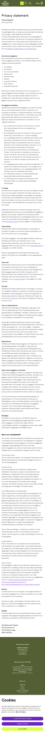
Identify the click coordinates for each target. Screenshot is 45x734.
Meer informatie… (21, 712)
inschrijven (14, 298)
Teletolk (30, 670)
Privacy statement (22, 692)
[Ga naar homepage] (5, 3)
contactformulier (12, 221)
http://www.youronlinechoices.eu (21, 580)
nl (22, 3)
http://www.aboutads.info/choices (13, 582)
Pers (22, 687)
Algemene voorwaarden (22, 690)
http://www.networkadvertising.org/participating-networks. (21, 584)
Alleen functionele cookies (22, 718)
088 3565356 (22, 652)
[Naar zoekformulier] (30, 3)
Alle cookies (22, 729)
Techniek (22, 689)
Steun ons (22, 686)
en (25, 3)
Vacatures (22, 684)
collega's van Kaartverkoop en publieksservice (21, 49)
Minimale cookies (22, 724)
